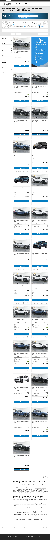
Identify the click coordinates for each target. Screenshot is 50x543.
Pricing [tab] (18, 54)
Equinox (12, 33)
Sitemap (39, 536)
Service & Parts (24, 3)
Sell (16, 3)
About (32, 3)
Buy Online (19, 3)
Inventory (28, 536)
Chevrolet (18, 33)
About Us (35, 536)
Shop (14, 3)
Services (32, 536)
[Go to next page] (47, 477)
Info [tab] (25, 54)
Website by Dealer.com (12, 536)
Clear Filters (24, 33)
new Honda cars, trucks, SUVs (40, 488)
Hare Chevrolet (16, 499)
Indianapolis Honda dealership (34, 484)
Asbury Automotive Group (32, 523)
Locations (29, 3)
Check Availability (22, 65)
